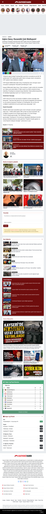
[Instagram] (23, 481)
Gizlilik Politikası (6, 512)
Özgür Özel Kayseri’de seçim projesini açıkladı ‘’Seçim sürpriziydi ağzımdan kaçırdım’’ (12, 177)
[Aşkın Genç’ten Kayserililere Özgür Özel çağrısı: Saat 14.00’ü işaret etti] (33, 200)
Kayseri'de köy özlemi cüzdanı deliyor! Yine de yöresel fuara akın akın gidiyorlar (27, 250)
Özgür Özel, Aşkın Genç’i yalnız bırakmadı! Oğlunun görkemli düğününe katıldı (27, 244)
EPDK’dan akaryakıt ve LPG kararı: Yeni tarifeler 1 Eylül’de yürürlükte (26, 268)
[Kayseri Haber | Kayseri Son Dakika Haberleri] (23, 2)
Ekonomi (26, 5)
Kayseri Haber (14, 242)
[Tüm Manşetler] (42, 318)
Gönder (5, 225)
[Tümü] (42, 239)
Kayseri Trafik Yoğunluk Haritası (31, 488)
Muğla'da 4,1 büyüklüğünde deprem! (30, 191)
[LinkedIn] (25, 481)
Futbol (13, 261)
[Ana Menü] (2, 2)
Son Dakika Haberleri (7, 494)
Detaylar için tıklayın (23, 412)
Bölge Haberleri (33, 5)
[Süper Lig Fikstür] (42, 416)
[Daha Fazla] (10, 73)
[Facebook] (19, 481)
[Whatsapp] (27, 481)
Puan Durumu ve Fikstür (8, 491)
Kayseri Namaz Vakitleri (8, 488)
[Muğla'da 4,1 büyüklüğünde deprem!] (33, 184)
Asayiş (2, 5)
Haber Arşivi (27, 494)
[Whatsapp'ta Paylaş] (8, 73)
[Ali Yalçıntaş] (6, 154)
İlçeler (39, 5)
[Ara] (43, 2)
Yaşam (20, 501)
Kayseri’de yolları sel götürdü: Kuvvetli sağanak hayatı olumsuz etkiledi (25, 274)
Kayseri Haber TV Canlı (28, 501)
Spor (16, 5)
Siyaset (12, 5)
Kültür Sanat (15, 501)
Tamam (42, 512)
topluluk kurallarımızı (14, 230)
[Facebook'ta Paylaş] (3, 73)
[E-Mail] (11, 156)
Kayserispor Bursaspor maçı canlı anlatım (23, 262)
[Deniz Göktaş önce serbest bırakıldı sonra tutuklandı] (13, 200)
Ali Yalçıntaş (12, 153)
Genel (13, 255)
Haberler (4, 36)
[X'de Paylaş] (6, 73)
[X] (21, 481)
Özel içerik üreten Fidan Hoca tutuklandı (22, 256)
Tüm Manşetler (28, 491)
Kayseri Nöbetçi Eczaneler (9, 485)
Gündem (7, 5)
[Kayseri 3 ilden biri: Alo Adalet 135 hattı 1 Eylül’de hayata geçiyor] (33, 169)
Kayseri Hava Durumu (29, 485)
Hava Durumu (14, 272)
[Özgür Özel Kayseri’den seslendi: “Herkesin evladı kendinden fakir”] (13, 184)
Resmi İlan (40, 500)
